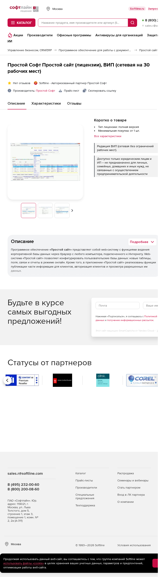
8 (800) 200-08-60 (23, 489)
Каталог (80, 473)
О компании (125, 501)
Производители (86, 487)
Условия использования (134, 545)
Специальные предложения (84, 496)
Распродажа (125, 473)
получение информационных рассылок (130, 320)
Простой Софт (45, 90)
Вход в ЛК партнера (131, 494)
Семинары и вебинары (132, 480)
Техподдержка (85, 505)
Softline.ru (137, 8)
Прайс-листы (84, 480)
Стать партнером (128, 487)
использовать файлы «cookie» (23, 563)
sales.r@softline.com (25, 473)
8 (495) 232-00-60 (23, 484)
